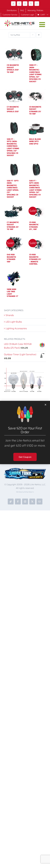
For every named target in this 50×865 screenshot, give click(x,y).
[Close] (45, 404)
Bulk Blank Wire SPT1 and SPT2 (35, 141)
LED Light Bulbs (14, 321)
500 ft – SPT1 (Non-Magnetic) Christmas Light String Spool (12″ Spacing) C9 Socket (35, 189)
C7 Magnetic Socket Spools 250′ (13, 109)
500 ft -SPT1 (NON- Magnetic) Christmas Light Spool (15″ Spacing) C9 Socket (13, 189)
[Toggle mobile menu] (42, 24)
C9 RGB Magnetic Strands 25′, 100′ (34, 226)
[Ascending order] (38, 35)
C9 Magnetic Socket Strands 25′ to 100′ (35, 110)
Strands (10, 315)
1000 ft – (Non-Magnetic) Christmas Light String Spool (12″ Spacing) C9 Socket (35, 73)
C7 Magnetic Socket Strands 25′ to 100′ (13, 226)
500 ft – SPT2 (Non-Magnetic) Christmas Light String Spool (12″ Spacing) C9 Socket (13, 147)
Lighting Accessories (16, 328)
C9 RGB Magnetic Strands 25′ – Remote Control (35, 259)
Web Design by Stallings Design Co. (25, 492)
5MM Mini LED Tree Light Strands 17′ (12, 293)
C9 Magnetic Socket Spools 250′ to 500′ (13, 69)
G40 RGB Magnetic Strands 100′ (11, 258)
